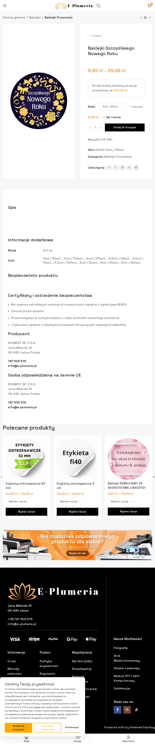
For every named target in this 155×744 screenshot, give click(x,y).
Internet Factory (142, 727)
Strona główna (14, 17)
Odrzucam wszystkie (47, 727)
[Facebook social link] (109, 168)
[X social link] (116, 168)
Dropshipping (81, 669)
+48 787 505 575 (20, 619)
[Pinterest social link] (122, 168)
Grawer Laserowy (127, 668)
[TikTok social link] (136, 710)
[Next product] (150, 17)
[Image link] (77, 545)
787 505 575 (17, 361)
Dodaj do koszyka (125, 127)
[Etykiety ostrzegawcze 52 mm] (26, 459)
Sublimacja (122, 688)
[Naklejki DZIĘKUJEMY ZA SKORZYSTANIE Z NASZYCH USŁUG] (128, 459)
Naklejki (34, 17)
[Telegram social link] (136, 168)
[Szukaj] (98, 5)
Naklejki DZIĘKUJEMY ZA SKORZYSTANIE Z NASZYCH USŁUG (126, 487)
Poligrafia (121, 648)
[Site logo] (74, 5)
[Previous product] (141, 17)
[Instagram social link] (127, 710)
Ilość (91, 107)
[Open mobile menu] (5, 5)
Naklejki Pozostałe (59, 17)
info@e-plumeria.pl (22, 366)
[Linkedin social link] (129, 168)
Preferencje (71, 727)
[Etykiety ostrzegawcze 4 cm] (77, 459)
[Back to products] (145, 17)
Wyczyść (138, 106)
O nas (12, 661)
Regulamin (47, 674)
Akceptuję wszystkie (18, 727)
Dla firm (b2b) (82, 661)
